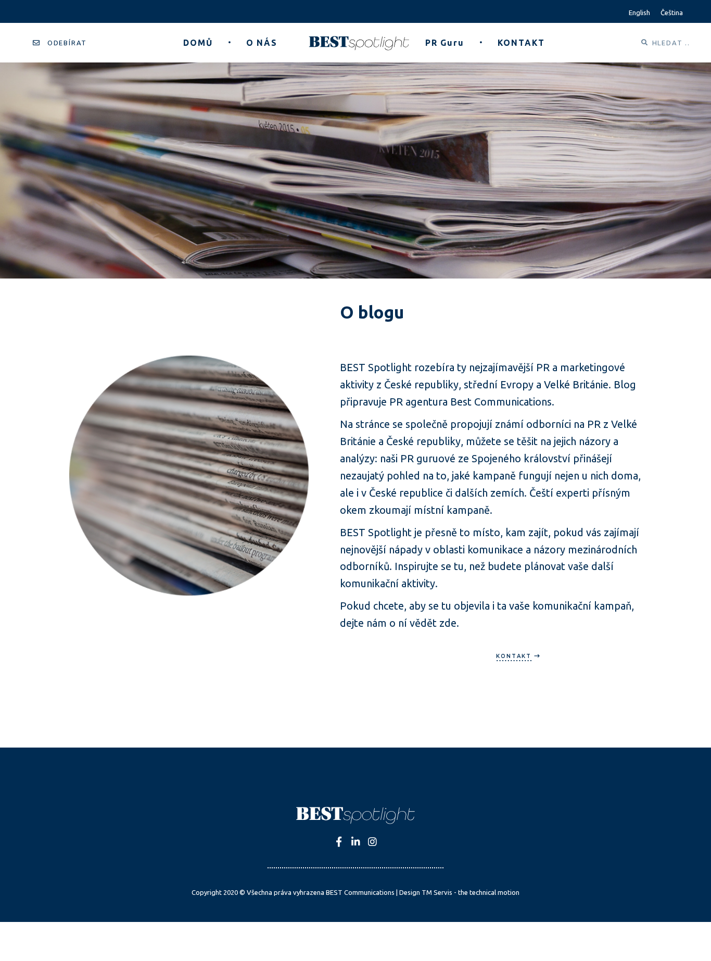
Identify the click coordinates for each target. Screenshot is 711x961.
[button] (60, 43)
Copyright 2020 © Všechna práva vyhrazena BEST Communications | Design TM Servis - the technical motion (355, 892)
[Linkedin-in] (356, 841)
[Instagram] (372, 841)
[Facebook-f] (339, 841)
